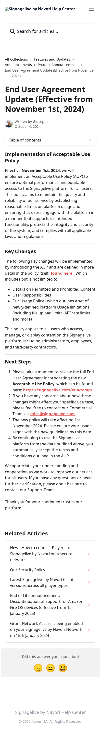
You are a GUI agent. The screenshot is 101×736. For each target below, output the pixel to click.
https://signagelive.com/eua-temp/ (57, 390)
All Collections (16, 59)
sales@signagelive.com (52, 413)
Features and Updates (52, 59)
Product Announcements (58, 64)
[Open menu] (91, 9)
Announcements (18, 64)
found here (61, 273)
